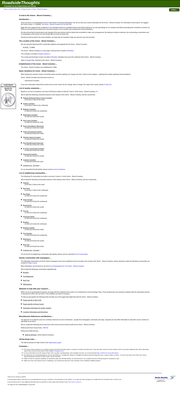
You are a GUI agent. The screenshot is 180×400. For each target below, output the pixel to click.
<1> (34, 24)
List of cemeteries (59, 169)
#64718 (45, 328)
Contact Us (107, 84)
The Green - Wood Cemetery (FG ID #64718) (56, 24)
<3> (73, 91)
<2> (49, 54)
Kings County (43, 54)
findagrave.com (59, 351)
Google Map (30, 60)
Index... (174, 10)
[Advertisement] (8, 47)
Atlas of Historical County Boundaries (108, 353)
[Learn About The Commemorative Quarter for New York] (8, 108)
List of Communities (81, 254)
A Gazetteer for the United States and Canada (20, 6)
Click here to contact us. (75, 382)
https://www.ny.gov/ (55, 342)
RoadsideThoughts (21, 2)
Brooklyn (71, 50)
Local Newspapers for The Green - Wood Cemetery (67, 266)
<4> (96, 91)
